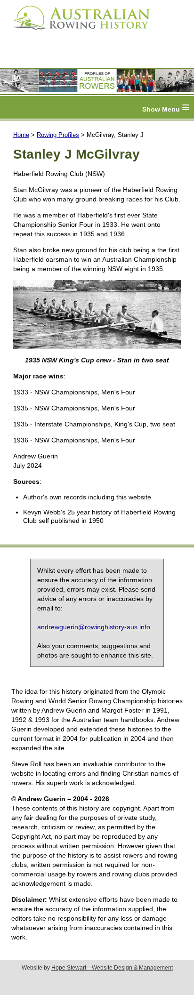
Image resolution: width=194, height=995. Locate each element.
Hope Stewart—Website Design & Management (112, 967)
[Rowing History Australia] (77, 33)
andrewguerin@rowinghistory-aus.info (93, 627)
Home (21, 134)
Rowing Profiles (58, 134)
